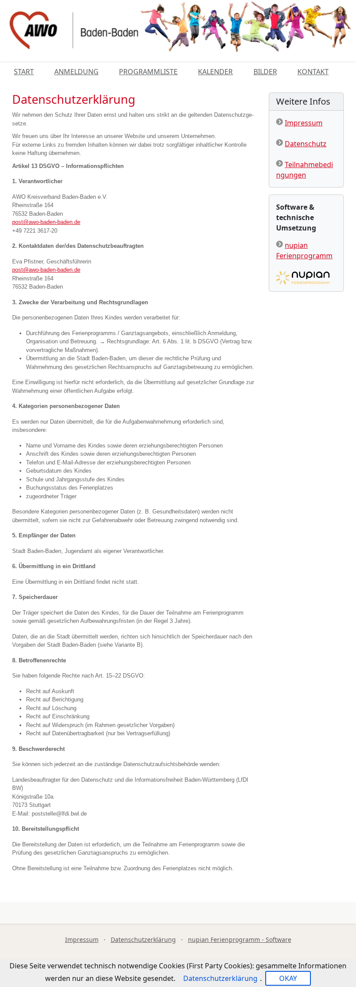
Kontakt (313, 71)
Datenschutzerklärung (143, 939)
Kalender (215, 71)
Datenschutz (305, 143)
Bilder (265, 71)
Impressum (304, 123)
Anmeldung (76, 71)
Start (24, 71)
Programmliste (148, 71)
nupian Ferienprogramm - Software (239, 939)
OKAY (288, 978)
